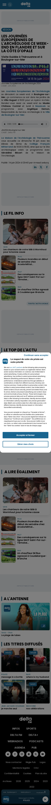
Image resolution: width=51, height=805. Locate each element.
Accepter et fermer (25, 435)
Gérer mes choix (25, 444)
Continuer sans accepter (36, 355)
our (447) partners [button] (16, 367)
